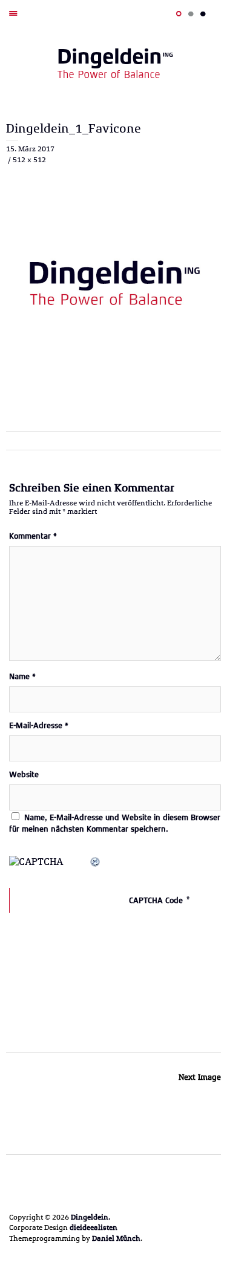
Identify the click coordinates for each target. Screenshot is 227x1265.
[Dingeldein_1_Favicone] (113, 389)
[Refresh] (95, 862)
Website (24, 774)
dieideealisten (93, 1227)
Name (22, 676)
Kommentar (33, 535)
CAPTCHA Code (156, 900)
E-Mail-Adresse (38, 725)
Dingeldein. (90, 1217)
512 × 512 (29, 160)
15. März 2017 (30, 149)
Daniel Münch (116, 1238)
